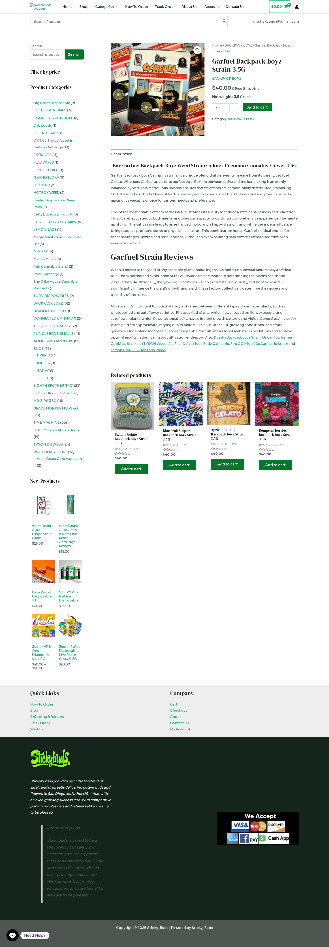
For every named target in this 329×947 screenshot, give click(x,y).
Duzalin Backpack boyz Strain (237, 337)
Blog (34, 710)
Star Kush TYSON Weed (147, 343)
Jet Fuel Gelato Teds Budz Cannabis (198, 343)
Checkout (178, 710)
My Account (180, 729)
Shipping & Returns (47, 717)
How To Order (41, 704)
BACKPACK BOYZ (238, 45)
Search (36, 46)
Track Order (40, 723)
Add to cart (257, 107)
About (175, 717)
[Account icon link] (297, 7)
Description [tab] (121, 154)
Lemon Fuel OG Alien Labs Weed (138, 350)
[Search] (224, 21)
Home (217, 45)
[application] (116, 6)
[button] (197, 50)
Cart (173, 704)
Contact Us (179, 723)
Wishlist (37, 729)
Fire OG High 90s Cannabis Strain (259, 343)
